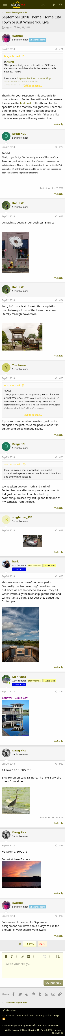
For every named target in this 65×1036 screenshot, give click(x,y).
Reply (60, 124)
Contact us (8, 1015)
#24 (61, 300)
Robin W (18, 203)
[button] (6, 956)
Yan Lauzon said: (13, 464)
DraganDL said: (12, 56)
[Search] (60, 4)
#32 (61, 915)
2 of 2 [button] (42, 943)
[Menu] (5, 4)
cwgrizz (8, 27)
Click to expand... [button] (33, 85)
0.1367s (49, 1030)
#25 (61, 378)
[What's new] (53, 4)
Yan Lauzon (19, 365)
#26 (61, 457)
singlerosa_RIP (22, 517)
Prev (31, 943)
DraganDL (19, 134)
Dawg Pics (19, 750)
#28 (61, 576)
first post (25, 103)
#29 (61, 691)
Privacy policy (43, 1015)
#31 (61, 845)
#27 (61, 530)
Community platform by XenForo (31, 1025)
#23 (61, 216)
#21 (61, 49)
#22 (61, 147)
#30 (61, 763)
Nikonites (10, 1010)
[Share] (55, 49)
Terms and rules (25, 1015)
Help (56, 1015)
